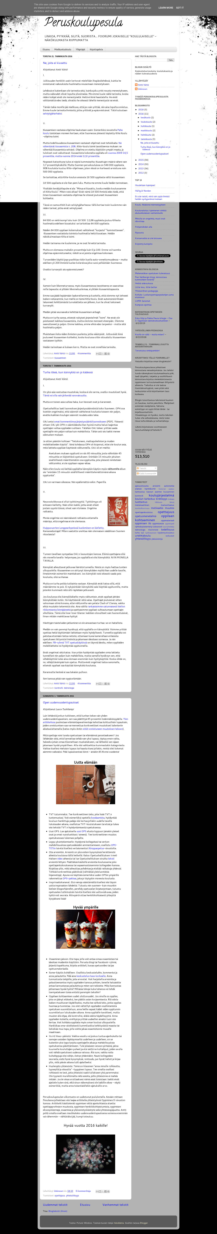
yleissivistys (157, 538)
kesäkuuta (146, 117)
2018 (141, 109)
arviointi (156, 485)
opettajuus (60, 1195)
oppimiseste (158, 523)
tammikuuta (146, 139)
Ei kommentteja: (84, 1190)
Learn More (166, 7)
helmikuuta (146, 134)
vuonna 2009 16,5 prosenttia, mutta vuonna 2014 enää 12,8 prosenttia (85, 154)
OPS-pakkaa (69, 878)
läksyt (172, 502)
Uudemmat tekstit (55, 1205)
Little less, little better (146, 287)
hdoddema (119, 1222)
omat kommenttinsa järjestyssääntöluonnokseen (80, 421)
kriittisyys (161, 499)
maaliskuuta (146, 130)
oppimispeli (169, 523)
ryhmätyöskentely (143, 526)
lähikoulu (158, 502)
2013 (141, 168)
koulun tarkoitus (145, 499)
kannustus (140, 491)
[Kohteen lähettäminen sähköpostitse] (97, 353)
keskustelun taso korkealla (91, 976)
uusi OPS (81, 831)
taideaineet (157, 526)
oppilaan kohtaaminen (154, 517)
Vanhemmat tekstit (115, 1205)
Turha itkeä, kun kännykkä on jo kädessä (68, 372)
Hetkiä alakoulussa (144, 283)
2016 (141, 113)
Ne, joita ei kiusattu (55, 63)
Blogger (144, 1222)
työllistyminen (150, 532)
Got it (180, 7)
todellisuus (167, 529)
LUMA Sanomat (142, 300)
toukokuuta (146, 121)
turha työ (139, 532)
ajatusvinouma (142, 485)
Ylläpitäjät (80, 49)
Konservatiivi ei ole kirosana (148, 238)
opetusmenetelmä (145, 516)
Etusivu (46, 49)
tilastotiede (153, 529)
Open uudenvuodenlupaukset (61, 702)
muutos (169, 508)
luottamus (141, 502)
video (60, 858)
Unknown (142, 89)
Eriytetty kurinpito (143, 243)
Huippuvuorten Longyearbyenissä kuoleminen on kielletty (73, 527)
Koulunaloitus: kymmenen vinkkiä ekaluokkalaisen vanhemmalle (150, 211)
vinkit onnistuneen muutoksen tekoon (103, 728)
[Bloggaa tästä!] (100, 353)
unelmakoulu (143, 535)
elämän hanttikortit (145, 488)
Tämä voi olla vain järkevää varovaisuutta (64, 395)
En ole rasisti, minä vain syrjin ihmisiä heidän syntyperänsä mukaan (152, 197)
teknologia (69, 687)
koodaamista (98, 817)
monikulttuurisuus (142, 508)
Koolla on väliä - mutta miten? (149, 334)
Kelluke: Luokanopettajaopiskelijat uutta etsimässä (154, 296)
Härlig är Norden (143, 190)
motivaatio (157, 508)
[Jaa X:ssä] (102, 353)
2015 (141, 159)
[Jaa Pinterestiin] (108, 353)
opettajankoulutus (144, 512)
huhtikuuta (146, 126)
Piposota (139, 232)
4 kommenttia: (85, 353)
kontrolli (59, 687)
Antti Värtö (143, 85)
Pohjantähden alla (143, 226)
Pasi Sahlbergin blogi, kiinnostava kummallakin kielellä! (151, 278)
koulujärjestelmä (161, 495)
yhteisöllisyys (72, 1195)
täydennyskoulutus (166, 532)
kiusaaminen (60, 357)
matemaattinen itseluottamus (154, 505)
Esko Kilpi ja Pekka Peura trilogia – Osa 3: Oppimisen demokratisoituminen (153, 319)
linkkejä (171, 499)
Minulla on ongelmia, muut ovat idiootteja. (150, 220)
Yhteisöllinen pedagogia (146, 290)
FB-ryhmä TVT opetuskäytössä (70, 642)
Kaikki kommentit (147, 473)
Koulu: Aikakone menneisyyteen (150, 204)
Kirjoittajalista (96, 49)
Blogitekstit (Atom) (57, 1211)
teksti (111, 858)
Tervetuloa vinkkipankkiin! (147, 350)
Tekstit (142, 468)
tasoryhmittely (168, 526)
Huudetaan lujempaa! (145, 185)
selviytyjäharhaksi (52, 113)
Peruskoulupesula (83, 23)
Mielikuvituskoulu (62, 49)
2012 (141, 172)
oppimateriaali (167, 520)
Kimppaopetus (96, 848)
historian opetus (166, 489)
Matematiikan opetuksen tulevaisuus (152, 273)
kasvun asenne (154, 491)
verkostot (170, 535)
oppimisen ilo (143, 523)
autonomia (169, 485)
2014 (141, 164)
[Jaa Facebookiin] (105, 353)
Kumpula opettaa (143, 304)
